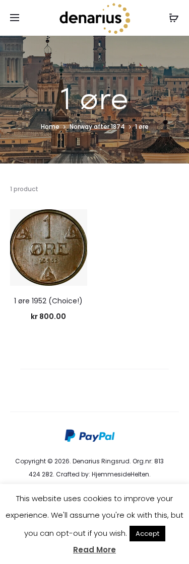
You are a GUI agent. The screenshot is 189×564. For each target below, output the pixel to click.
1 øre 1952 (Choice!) (48, 301)
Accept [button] (147, 533)
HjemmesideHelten (120, 474)
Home (50, 126)
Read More (94, 549)
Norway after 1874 (97, 126)
